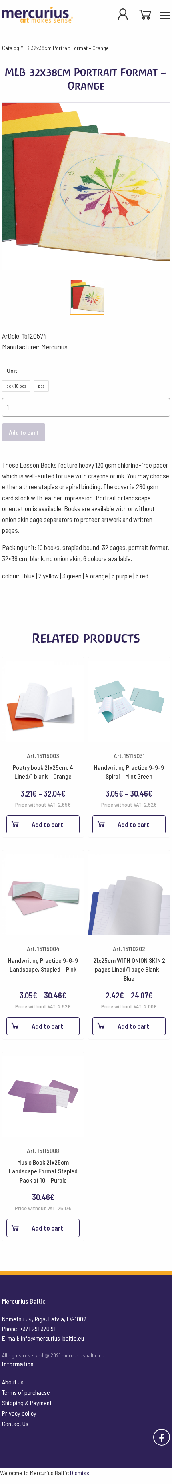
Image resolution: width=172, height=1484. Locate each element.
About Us (13, 1382)
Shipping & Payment (27, 1402)
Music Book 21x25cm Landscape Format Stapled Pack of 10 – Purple (43, 1171)
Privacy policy (19, 1413)
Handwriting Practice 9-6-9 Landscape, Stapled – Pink (43, 964)
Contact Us (15, 1423)
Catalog (10, 47)
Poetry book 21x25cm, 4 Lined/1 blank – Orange (43, 771)
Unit (12, 370)
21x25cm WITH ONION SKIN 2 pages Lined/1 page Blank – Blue (129, 969)
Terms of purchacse (26, 1392)
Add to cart (23, 432)
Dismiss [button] (79, 1472)
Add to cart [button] (47, 1228)
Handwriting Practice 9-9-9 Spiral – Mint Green (129, 771)
